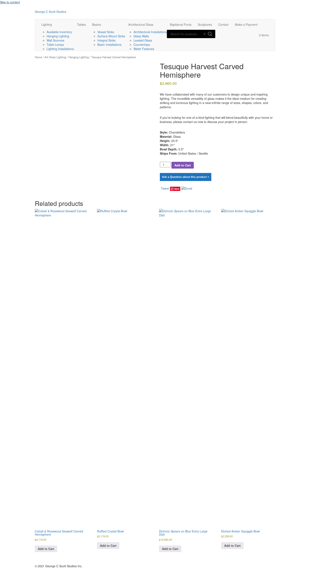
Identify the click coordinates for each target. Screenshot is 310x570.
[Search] (210, 34)
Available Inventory (59, 32)
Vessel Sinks (105, 32)
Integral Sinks (106, 40)
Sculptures (205, 24)
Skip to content (10, 2)
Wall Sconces (55, 40)
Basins (96, 24)
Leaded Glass (142, 40)
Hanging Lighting (58, 36)
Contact (223, 24)
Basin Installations (109, 44)
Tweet (165, 188)
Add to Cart (182, 165)
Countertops (141, 44)
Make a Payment (246, 24)
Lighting (46, 24)
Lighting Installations (60, 49)
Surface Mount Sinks (111, 36)
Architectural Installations (150, 32)
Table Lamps (55, 44)
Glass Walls (141, 36)
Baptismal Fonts (180, 24)
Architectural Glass (140, 24)
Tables (81, 24)
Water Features (143, 49)
